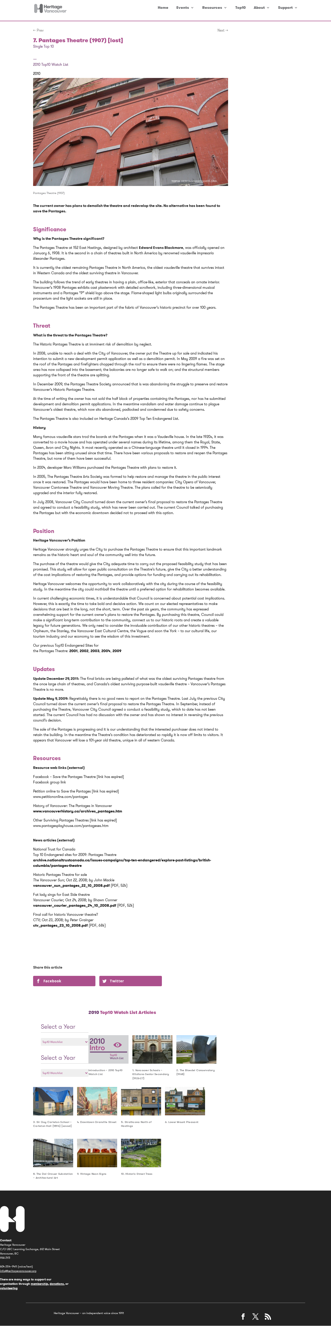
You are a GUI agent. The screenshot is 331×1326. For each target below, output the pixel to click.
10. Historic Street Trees (137, 1174)
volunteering (9, 1288)
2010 (36, 73)
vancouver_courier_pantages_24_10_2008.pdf (74, 905)
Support (285, 8)
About (259, 8)
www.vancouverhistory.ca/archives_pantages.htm (77, 811)
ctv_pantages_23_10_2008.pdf (60, 925)
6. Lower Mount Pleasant (181, 1122)
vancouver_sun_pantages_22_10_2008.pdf (71, 885)
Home (163, 8)
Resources (212, 8)
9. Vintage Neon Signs (92, 1174)
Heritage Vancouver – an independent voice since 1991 (89, 1313)
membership (39, 1284)
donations (57, 1284)
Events (182, 8)
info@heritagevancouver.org (18, 1271)
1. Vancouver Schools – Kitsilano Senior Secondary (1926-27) (150, 1074)
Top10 (240, 8)
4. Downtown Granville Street (96, 1122)
